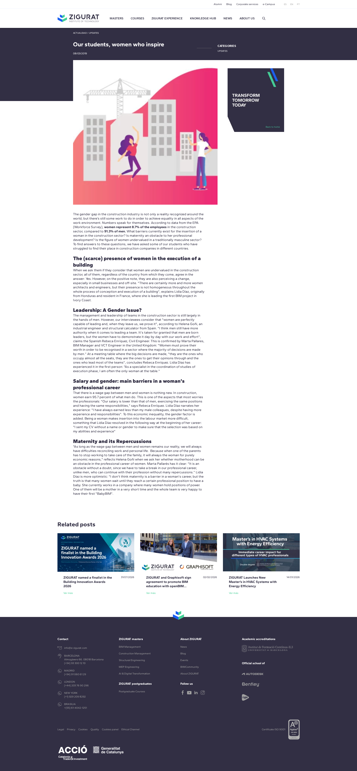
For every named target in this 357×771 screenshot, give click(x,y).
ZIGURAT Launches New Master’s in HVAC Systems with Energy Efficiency (253, 581)
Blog (229, 4)
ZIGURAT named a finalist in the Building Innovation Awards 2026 (87, 581)
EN (291, 4)
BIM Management (130, 646)
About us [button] (247, 18)
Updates (94, 33)
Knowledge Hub (203, 18)
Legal (60, 729)
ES (285, 4)
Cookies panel (110, 729)
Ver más (68, 593)
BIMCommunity (189, 666)
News (183, 646)
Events (184, 660)
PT (298, 4)
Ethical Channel (130, 729)
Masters (116, 18)
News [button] (227, 18)
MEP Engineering (129, 666)
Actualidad (80, 33)
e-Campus (269, 4)
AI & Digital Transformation (134, 673)
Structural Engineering (132, 660)
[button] (264, 18)
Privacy (71, 729)
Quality (95, 729)
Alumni (218, 4)
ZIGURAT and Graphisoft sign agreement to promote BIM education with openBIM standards (168, 583)
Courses (137, 18)
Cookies (83, 729)
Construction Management (135, 653)
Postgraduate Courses (132, 691)
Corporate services (247, 4)
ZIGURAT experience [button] (167, 18)
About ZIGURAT (189, 673)
